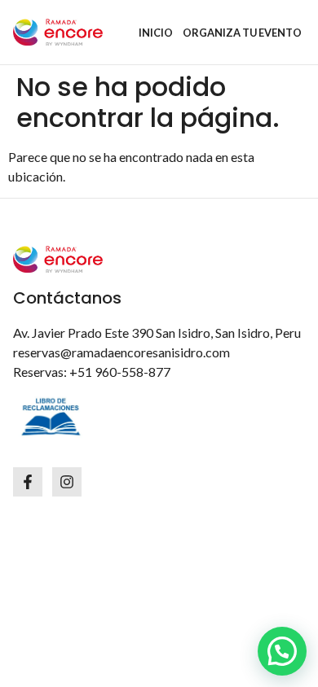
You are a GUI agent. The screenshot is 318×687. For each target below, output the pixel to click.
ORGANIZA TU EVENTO (242, 32)
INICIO (156, 32)
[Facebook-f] (27, 482)
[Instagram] (67, 482)
